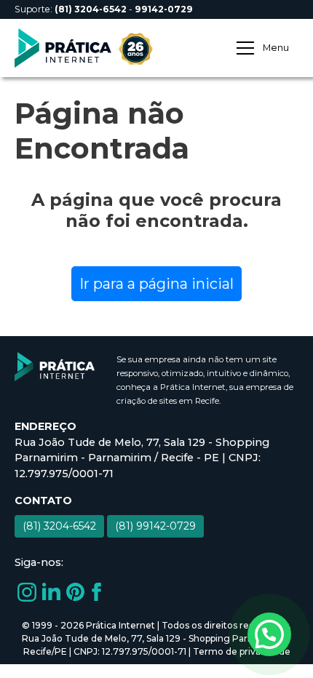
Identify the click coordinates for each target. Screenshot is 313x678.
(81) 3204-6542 (59, 526)
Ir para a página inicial (156, 283)
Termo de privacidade (241, 651)
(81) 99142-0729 (155, 526)
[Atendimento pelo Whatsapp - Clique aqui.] (269, 634)
